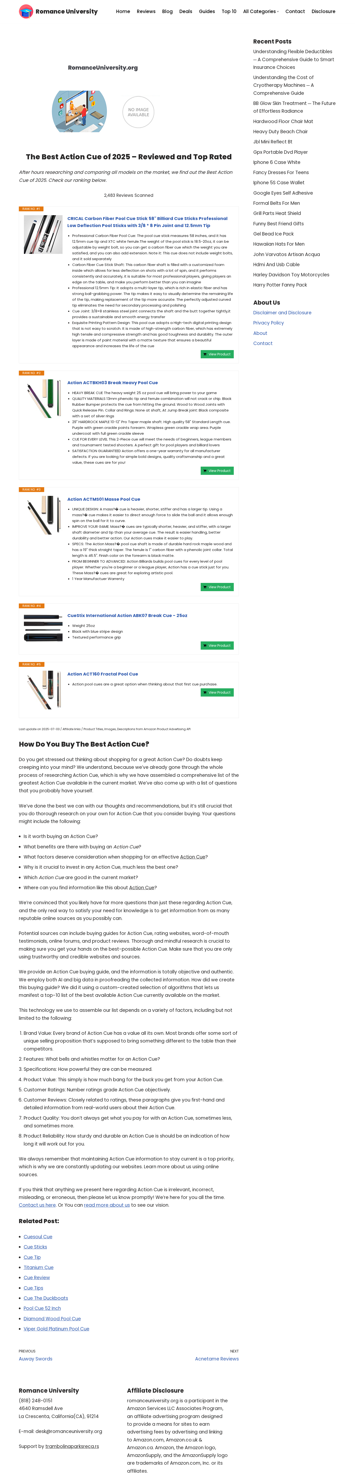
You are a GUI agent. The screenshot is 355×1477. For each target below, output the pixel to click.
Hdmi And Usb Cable (276, 264)
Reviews (146, 11)
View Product (220, 354)
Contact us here (37, 1205)
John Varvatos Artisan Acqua (286, 254)
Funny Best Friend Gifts (278, 223)
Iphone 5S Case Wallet (279, 182)
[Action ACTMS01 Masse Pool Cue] (43, 515)
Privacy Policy (268, 323)
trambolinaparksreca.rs (72, 1446)
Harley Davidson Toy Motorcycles (291, 275)
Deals (185, 11)
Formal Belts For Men (276, 203)
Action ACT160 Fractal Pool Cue (102, 674)
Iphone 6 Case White (276, 162)
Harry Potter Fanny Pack (280, 285)
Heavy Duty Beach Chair (280, 131)
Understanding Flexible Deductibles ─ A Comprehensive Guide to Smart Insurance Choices (293, 59)
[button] (278, 11)
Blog (167, 11)
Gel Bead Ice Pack (273, 234)
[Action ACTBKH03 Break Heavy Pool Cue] (43, 398)
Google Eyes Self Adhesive (283, 193)
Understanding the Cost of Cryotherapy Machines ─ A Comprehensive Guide (283, 85)
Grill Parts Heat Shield (277, 213)
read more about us (107, 1205)
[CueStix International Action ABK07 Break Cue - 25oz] (43, 628)
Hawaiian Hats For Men (279, 244)
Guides (207, 11)
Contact (295, 11)
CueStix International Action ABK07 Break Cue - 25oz (127, 615)
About (260, 333)
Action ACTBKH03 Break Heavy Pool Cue (112, 383)
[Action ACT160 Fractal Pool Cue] (43, 690)
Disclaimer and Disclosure (282, 312)
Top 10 (229, 11)
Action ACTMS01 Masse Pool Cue (103, 499)
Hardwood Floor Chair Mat (283, 121)
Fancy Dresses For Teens (281, 172)
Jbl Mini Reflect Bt (272, 142)
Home (123, 11)
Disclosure (323, 11)
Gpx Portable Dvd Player (280, 152)
